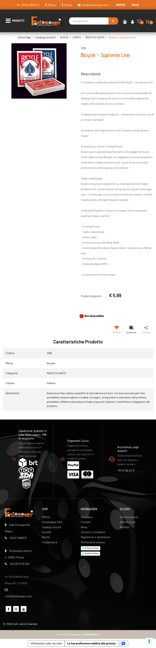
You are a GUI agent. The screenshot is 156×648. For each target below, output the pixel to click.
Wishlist (124, 527)
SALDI (135, 4)
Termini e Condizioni (93, 532)
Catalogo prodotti (45, 37)
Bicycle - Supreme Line (122, 37)
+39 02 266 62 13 (30, 4)
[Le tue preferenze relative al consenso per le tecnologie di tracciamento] (149, 641)
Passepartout (92, 634)
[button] (113, 21)
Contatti (86, 522)
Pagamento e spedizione (95, 537)
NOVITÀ (120, 4)
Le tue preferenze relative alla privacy (91, 643)
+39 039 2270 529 (19, 563)
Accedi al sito (128, 522)
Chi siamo (87, 517)
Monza (68, 4)
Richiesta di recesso (93, 542)
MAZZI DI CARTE (95, 37)
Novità (45, 537)
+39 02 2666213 (18, 537)
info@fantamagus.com (95, 4)
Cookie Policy (92, 553)
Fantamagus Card (52, 522)
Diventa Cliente (129, 517)
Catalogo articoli (51, 527)
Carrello (46, 532)
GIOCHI (64, 37)
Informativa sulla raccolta (46, 643)
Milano (52, 4)
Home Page (24, 37)
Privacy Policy (92, 548)
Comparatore (49, 542)
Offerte (46, 517)
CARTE (77, 37)
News (84, 527)
